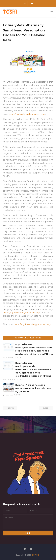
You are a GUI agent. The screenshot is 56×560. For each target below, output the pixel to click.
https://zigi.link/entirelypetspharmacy (27, 114)
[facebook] (25, 3)
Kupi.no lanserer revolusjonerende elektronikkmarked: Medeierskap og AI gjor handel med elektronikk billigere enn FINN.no (33, 369)
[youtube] (32, 3)
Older (45, 408)
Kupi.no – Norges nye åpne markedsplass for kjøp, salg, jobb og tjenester (33, 388)
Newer (11, 408)
